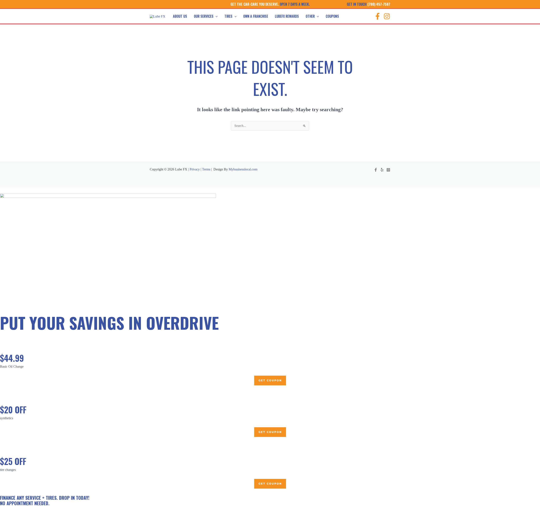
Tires (228, 16)
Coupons (332, 16)
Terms (206, 169)
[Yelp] (382, 170)
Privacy (194, 169)
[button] (215, 16)
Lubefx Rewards (287, 16)
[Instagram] (386, 16)
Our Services (203, 16)
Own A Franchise (255, 16)
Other (310, 16)
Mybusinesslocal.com (243, 169)
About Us (180, 16)
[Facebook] (377, 16)
